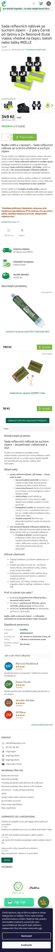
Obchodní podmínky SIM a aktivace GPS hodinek (21, 786)
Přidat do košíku (27, 137)
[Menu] (48, 3)
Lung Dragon (11, 751)
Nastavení (26, 936)
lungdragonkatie (12, 755)
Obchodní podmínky (9, 779)
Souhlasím (26, 945)
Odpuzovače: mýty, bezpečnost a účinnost (19, 848)
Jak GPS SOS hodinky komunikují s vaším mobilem (22, 835)
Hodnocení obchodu (9, 775)
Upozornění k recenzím (11, 801)
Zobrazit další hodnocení (41, 724)
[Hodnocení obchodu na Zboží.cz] (34, 887)
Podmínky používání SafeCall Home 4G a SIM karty (22, 782)
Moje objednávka (8, 808)
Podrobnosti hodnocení (36, 49)
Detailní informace (9, 222)
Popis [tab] (6, 428)
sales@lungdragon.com (16, 743)
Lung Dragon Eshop (14, 764)
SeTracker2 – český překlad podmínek (17, 790)
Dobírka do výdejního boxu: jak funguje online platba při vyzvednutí (24, 823)
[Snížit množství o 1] (11, 138)
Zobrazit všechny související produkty (27, 420)
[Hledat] (34, 3)
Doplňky (24, 629)
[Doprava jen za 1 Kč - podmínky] (44, 902)
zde (40, 928)
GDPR (3, 793)
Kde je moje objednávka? (12, 804)
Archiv (7, 860)
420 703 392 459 (12, 747)
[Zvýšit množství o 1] (11, 135)
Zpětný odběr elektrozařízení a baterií (17, 797)
